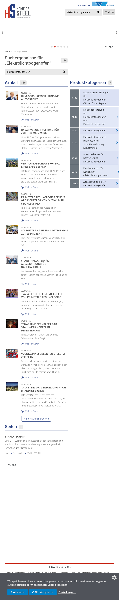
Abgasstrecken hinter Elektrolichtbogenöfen (94, 183)
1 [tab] (51, 46)
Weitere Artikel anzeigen (36, 418)
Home (7, 51)
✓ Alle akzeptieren (42, 592)
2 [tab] (54, 46)
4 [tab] (61, 46)
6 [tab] (67, 46)
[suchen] (98, 12)
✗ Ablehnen (17, 592)
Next (116, 32)
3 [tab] (58, 46)
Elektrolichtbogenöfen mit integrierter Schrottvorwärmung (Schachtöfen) (94, 142)
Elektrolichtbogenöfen (94, 130)
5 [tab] (64, 46)
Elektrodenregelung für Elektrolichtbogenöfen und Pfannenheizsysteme (94, 116)
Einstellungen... (67, 592)
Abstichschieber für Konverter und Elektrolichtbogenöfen (94, 158)
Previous (2, 32)
